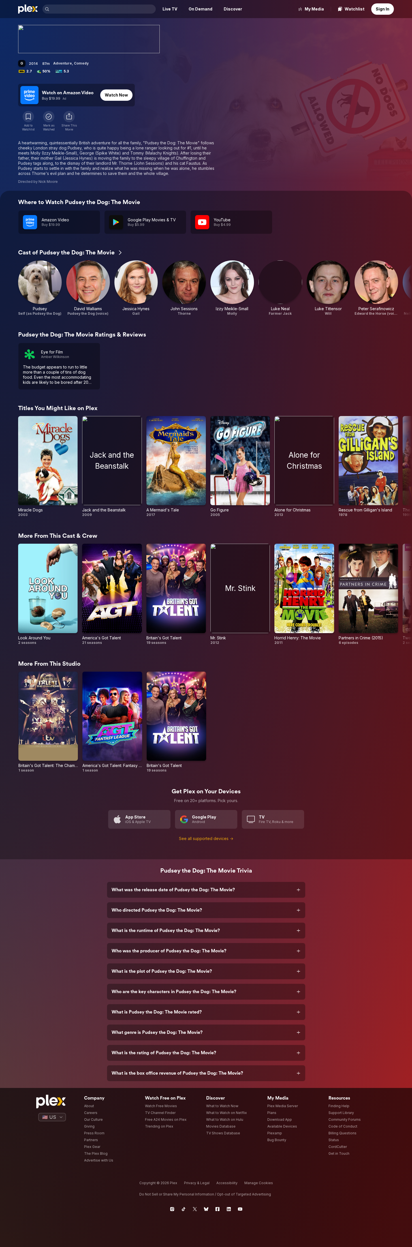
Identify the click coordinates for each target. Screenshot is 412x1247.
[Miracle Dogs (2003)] (48, 466)
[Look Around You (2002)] (48, 594)
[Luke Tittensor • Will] (328, 288)
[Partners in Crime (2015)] (368, 594)
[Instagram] (172, 1209)
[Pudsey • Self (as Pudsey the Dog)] (40, 288)
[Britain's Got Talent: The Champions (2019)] (48, 722)
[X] (194, 1209)
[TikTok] (183, 1209)
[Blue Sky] (206, 1209)
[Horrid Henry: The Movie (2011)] (304, 594)
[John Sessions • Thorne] (184, 288)
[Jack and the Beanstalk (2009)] (112, 466)
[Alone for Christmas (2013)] (304, 466)
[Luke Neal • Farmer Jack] (280, 288)
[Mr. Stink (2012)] (240, 594)
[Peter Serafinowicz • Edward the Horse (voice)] (376, 288)
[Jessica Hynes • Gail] (136, 288)
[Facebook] (217, 1209)
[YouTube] (240, 1209)
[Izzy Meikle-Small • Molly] (232, 288)
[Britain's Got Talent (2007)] (176, 594)
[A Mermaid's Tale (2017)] (176, 466)
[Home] (28, 9)
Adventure (62, 63)
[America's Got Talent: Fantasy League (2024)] (112, 722)
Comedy (81, 63)
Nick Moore (48, 181)
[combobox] (103, 9)
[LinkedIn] (228, 1209)
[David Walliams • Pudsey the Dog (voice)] (88, 288)
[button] (69, 121)
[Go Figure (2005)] (240, 466)
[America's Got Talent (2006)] (112, 594)
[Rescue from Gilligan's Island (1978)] (368, 466)
